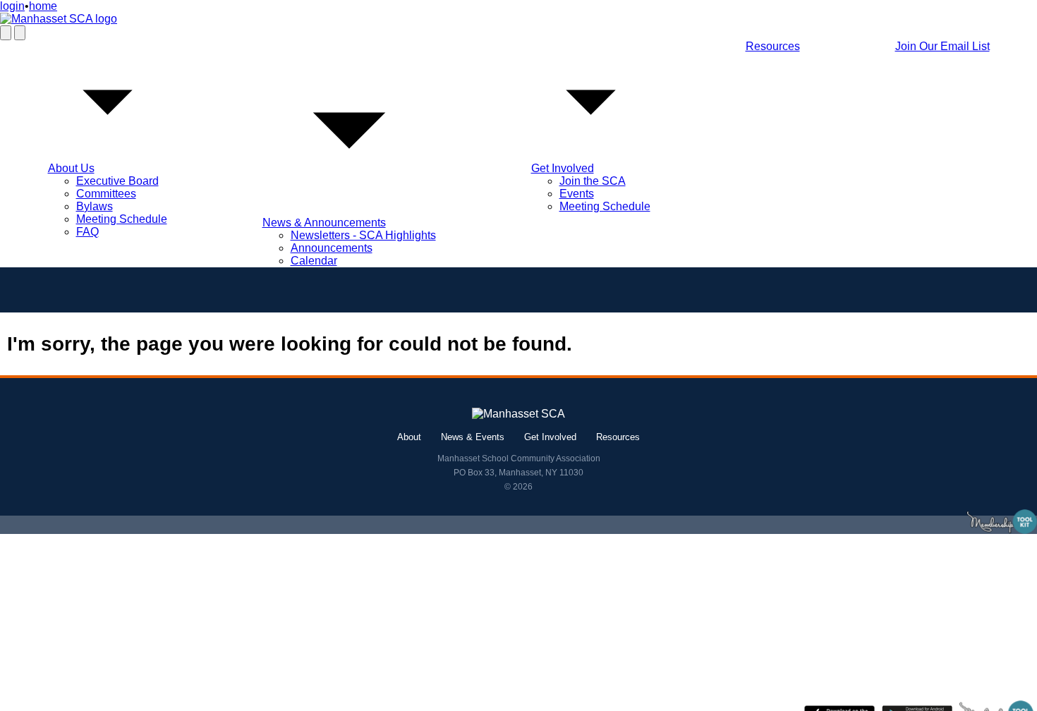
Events (576, 194)
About (409, 437)
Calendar (314, 261)
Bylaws (94, 206)
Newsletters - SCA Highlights (363, 235)
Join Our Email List (942, 46)
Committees (106, 194)
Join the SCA (592, 181)
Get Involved (562, 168)
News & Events (472, 437)
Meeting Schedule (121, 219)
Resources (773, 46)
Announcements (331, 248)
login (12, 6)
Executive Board (117, 181)
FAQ (87, 232)
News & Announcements (324, 223)
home (43, 6)
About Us (71, 168)
